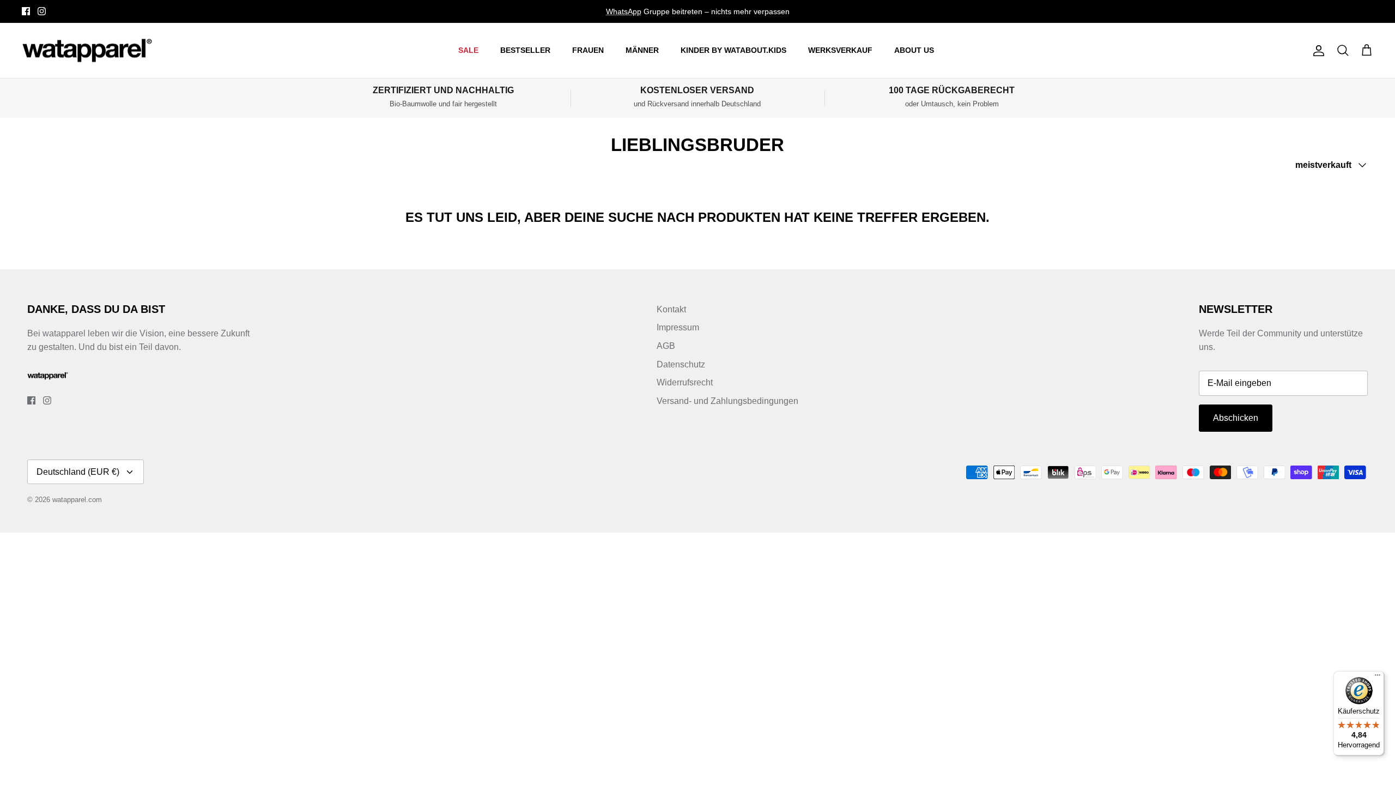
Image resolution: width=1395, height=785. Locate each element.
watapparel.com (77, 500)
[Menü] (1377, 677)
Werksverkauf (840, 50)
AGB (666, 346)
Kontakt (671, 309)
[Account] (1316, 50)
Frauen (588, 50)
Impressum (678, 327)
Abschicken (1235, 417)
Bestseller (525, 50)
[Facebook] (26, 11)
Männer (642, 50)
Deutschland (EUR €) (78, 471)
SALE (468, 50)
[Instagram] (42, 11)
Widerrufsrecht (685, 382)
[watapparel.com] (87, 51)
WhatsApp (623, 11)
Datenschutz (681, 364)
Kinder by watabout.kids (733, 50)
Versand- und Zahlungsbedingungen (727, 401)
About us (914, 50)
